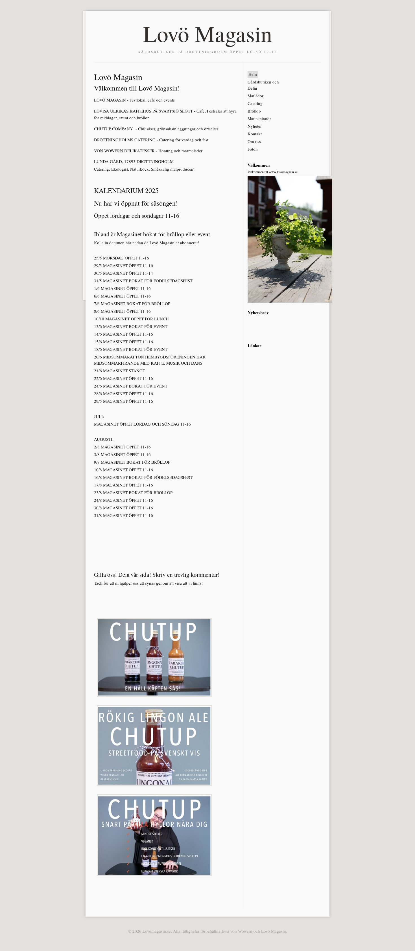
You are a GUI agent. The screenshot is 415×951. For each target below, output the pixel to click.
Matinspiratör (259, 118)
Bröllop (254, 111)
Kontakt (255, 134)
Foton (253, 149)
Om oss (254, 141)
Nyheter (255, 126)
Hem (252, 74)
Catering (255, 103)
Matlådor (255, 95)
